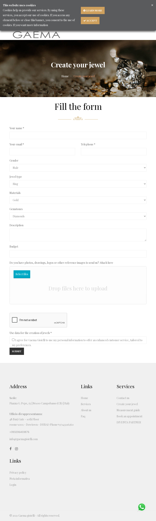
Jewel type (16, 176)
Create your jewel (127, 404)
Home (65, 76)
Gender (14, 160)
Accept (91, 20)
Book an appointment (129, 416)
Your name (16, 128)
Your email (16, 144)
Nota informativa (20, 478)
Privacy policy (18, 472)
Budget (14, 246)
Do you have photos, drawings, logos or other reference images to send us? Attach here (61, 262)
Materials (15, 193)
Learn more (93, 10)
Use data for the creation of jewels (30, 333)
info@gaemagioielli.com (24, 439)
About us (86, 410)
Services (86, 404)
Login (13, 485)
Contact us (123, 398)
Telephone (87, 144)
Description (16, 225)
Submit (16, 351)
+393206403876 (19, 431)
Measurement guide (128, 410)
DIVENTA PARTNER (129, 422)
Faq (83, 416)
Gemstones (16, 209)
